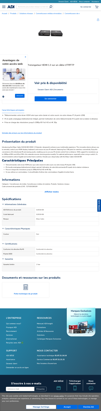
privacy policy (59, 396)
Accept (67, 407)
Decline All (88, 407)
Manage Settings (41, 407)
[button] (99, 205)
